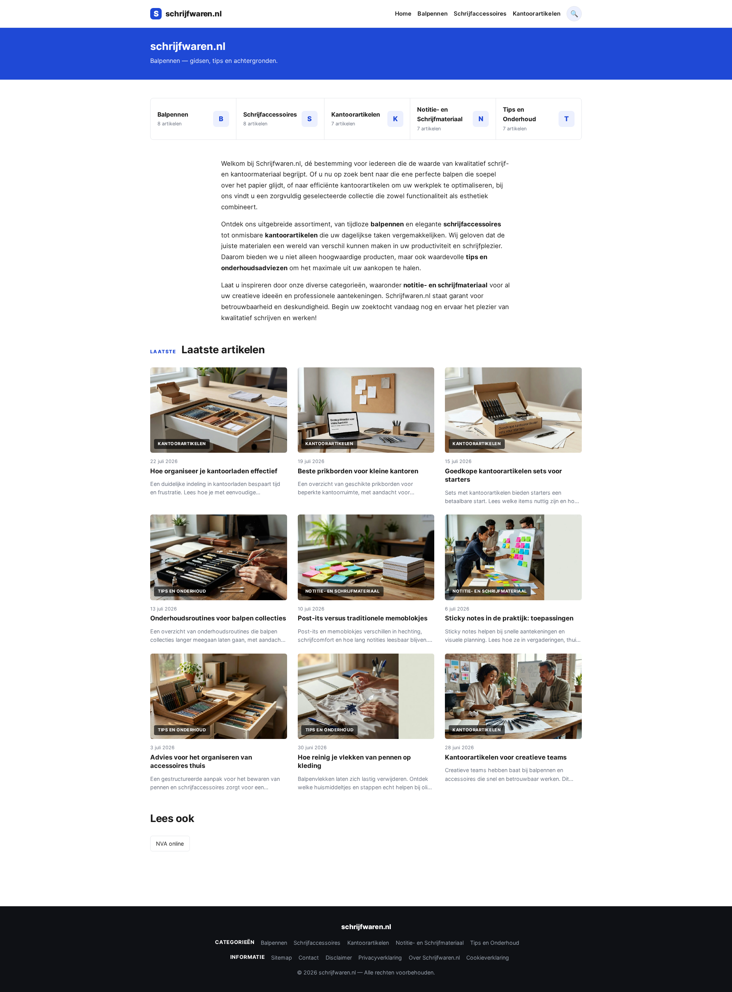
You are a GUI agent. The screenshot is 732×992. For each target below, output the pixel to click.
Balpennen (432, 13)
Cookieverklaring (487, 957)
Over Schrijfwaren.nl (434, 957)
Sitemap (281, 957)
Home (403, 13)
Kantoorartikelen (536, 13)
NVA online (170, 843)
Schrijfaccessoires (480, 13)
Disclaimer (339, 957)
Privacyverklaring (380, 957)
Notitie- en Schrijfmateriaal (430, 942)
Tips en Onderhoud (494, 942)
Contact (309, 957)
